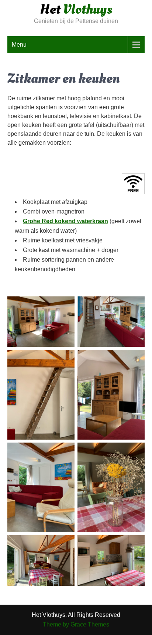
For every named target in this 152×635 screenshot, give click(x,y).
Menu (19, 44)
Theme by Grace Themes (76, 624)
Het (76, 9)
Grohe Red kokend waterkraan (65, 221)
